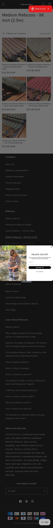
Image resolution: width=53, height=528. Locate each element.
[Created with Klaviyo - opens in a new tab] (26, 282)
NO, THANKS (40, 271)
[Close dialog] (51, 247)
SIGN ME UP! (40, 267)
